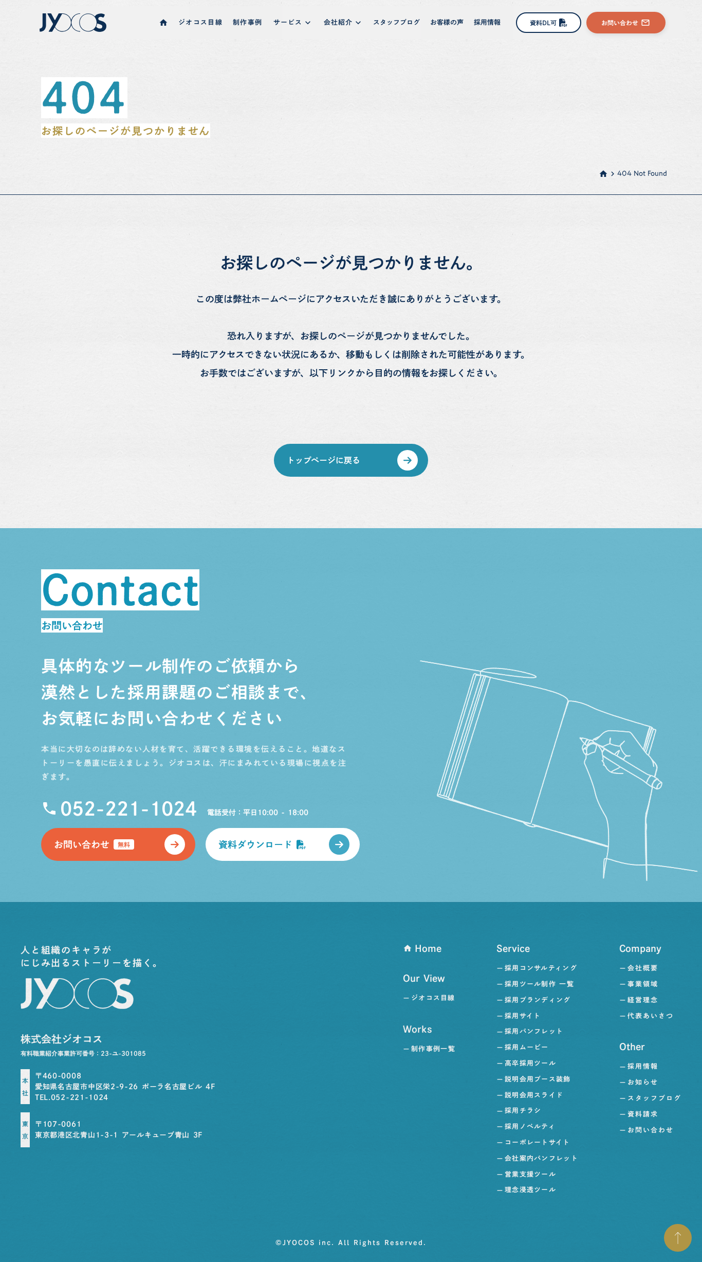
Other (632, 1046)
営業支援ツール (530, 1174)
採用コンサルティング (541, 968)
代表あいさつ (650, 1016)
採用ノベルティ (530, 1126)
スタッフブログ (654, 1098)
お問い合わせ (650, 1130)
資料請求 (642, 1114)
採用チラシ (523, 1110)
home (603, 173)
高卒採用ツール (530, 1063)
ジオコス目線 (433, 998)
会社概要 (642, 968)
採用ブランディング (538, 1000)
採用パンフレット (534, 1031)
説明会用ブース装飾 (538, 1079)
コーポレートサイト (537, 1142)
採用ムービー (527, 1047)
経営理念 (642, 1000)
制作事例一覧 (433, 1048)
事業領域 (642, 984)
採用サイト (523, 1016)
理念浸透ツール (530, 1189)
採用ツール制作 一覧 (539, 984)
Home (428, 948)
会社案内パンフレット (541, 1158)
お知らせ (642, 1082)
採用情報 (642, 1066)
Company (640, 948)
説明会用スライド (534, 1095)
